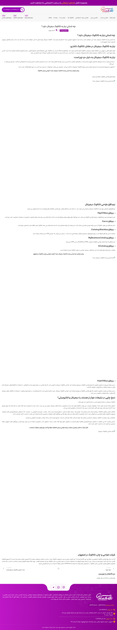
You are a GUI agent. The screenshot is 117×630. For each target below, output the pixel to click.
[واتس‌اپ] (58, 587)
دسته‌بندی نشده (64, 30)
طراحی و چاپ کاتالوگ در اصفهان (93, 555)
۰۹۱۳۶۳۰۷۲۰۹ (93, 605)
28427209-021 (103, 610)
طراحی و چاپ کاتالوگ (44, 71)
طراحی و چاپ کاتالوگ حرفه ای (56, 427)
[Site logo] (107, 9)
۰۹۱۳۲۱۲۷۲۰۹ (102, 605)
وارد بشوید (100, 578)
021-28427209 (6, 10)
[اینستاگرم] (64, 587)
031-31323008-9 (15, 10)
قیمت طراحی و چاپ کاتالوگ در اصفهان (43, 254)
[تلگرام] (53, 587)
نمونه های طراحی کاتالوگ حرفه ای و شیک (103, 77)
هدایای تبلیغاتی (68, 3)
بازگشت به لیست (58, 568)
